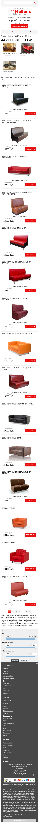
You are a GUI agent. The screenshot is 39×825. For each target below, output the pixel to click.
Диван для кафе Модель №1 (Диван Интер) (17, 86)
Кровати (5, 755)
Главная (3, 36)
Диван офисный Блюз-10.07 (14, 228)
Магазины (33, 32)
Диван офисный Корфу (12, 438)
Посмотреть (30, 113)
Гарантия (6, 713)
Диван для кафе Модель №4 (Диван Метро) (17, 262)
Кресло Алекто (8, 508)
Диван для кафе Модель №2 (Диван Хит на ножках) (17, 121)
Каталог (5, 32)
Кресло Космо (8, 542)
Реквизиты (6, 671)
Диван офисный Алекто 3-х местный (18, 404)
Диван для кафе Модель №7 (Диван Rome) (17, 472)
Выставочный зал (8, 676)
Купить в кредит (7, 716)
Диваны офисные (8, 71)
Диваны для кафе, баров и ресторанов (10, 54)
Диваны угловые (8, 745)
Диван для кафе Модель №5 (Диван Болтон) (17, 299)
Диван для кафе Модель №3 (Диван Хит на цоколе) (17, 193)
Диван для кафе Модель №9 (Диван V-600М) (18, 577)
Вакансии (6, 673)
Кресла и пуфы (7, 752)
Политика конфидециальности (8, 686)
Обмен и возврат (8, 711)
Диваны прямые (7, 743)
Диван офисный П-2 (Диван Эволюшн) (14, 157)
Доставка (5, 708)
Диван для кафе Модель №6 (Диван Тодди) (17, 368)
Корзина (24, 32)
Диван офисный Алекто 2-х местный (18, 334)
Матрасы (5, 757)
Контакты (15, 32)
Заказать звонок (19, 26)
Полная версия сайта (19, 820)
